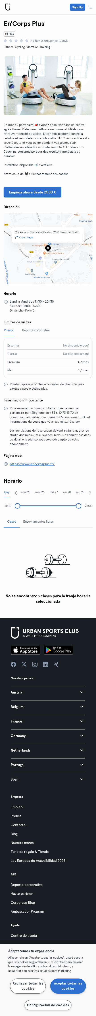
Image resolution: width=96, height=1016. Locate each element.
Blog (14, 833)
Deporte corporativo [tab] (36, 330)
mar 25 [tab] (25, 492)
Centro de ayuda (24, 935)
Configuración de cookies (48, 1005)
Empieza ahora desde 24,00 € (32, 192)
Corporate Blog (23, 902)
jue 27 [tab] (54, 492)
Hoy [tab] (6, 492)
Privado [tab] (9, 330)
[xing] (56, 664)
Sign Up (77, 7)
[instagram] (35, 664)
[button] (48, 692)
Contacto (18, 825)
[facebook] (13, 664)
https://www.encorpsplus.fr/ (32, 464)
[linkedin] (45, 664)
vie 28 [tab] (67, 492)
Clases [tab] (11, 521)
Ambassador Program (27, 911)
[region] (48, 980)
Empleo (17, 807)
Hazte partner (22, 893)
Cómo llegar (26, 237)
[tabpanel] (48, 568)
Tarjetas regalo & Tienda (30, 851)
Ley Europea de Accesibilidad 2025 (38, 860)
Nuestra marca (22, 842)
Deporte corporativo (27, 884)
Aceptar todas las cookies (68, 986)
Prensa (16, 816)
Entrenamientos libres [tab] (38, 521)
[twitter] (24, 664)
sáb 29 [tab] (80, 492)
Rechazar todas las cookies (28, 986)
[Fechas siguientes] (89, 493)
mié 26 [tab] (40, 492)
